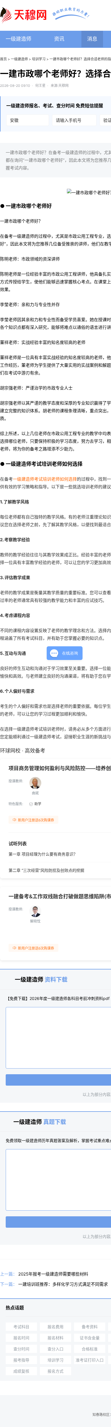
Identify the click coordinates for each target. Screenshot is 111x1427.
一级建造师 (18, 39)
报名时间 (21, 1337)
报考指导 (21, 1360)
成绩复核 (21, 1371)
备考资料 (90, 1326)
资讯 (59, 39)
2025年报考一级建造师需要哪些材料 (53, 1274)
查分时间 (21, 1348)
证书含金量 (90, 1337)
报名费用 (55, 1326)
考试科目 (21, 1326)
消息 (92, 39)
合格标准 (90, 1348)
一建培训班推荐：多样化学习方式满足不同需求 (63, 1284)
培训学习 (39, 59)
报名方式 (55, 1371)
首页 (3, 59)
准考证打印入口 (90, 1360)
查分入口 (55, 1348)
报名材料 (55, 1337)
